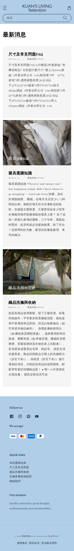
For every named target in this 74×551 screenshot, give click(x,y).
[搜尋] (65, 18)
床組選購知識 (17, 463)
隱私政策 (34, 543)
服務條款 (22, 543)
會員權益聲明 (49, 543)
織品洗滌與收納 (19, 472)
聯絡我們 (14, 481)
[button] (5, 8)
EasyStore (53, 536)
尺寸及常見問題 (19, 467)
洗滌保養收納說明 (20, 476)
